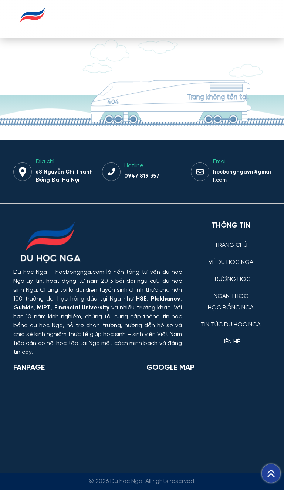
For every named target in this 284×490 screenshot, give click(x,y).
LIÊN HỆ (231, 342)
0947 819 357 (141, 176)
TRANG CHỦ (230, 245)
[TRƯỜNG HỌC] (231, 273)
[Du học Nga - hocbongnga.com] (32, 27)
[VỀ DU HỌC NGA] (231, 256)
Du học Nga (30, 272)
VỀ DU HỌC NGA (231, 262)
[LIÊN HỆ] (231, 336)
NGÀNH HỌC (231, 296)
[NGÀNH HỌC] (231, 290)
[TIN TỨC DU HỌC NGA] (231, 319)
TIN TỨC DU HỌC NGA (231, 325)
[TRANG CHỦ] (231, 239)
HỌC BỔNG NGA (231, 308)
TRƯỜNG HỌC (231, 279)
